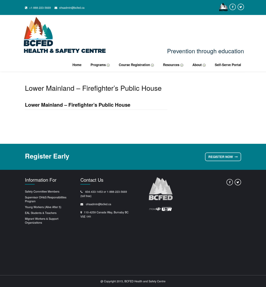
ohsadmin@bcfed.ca (98, 204)
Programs (98, 64)
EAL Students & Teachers (40, 213)
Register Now (221, 156)
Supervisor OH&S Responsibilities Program (45, 199)
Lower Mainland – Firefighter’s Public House (77, 104)
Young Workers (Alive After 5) (43, 207)
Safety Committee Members (42, 191)
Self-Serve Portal (228, 64)
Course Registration (134, 64)
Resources (171, 64)
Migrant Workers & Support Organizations (41, 220)
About (197, 64)
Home (76, 64)
